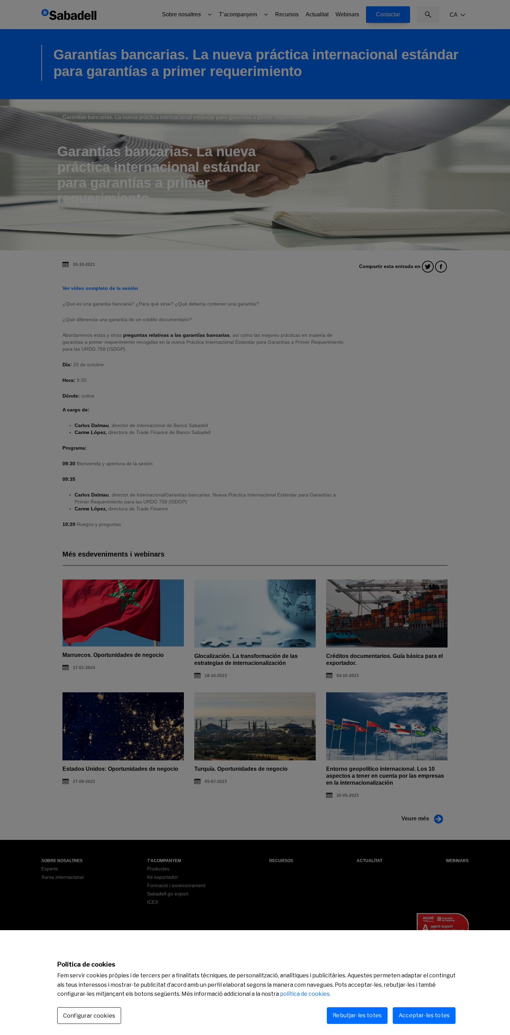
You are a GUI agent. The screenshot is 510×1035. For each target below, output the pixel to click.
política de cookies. (305, 994)
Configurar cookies (89, 1015)
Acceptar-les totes (424, 1015)
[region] (255, 982)
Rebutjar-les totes (357, 1015)
